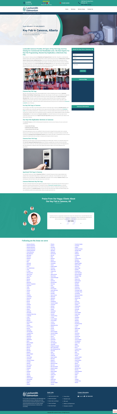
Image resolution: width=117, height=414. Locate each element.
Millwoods (29, 263)
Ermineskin (53, 381)
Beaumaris (29, 282)
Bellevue (28, 347)
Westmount (29, 336)
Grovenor (28, 306)
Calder (28, 287)
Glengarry (29, 371)
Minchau (76, 370)
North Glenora (29, 322)
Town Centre (77, 342)
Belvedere (29, 350)
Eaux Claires (29, 365)
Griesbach (29, 304)
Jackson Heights (78, 357)
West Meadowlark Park (55, 349)
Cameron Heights (54, 303)
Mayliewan (53, 252)
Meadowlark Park (54, 325)
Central (28, 260)
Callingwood (53, 301)
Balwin (28, 341)
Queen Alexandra (78, 272)
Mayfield (28, 319)
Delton (52, 279)
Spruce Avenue (54, 295)
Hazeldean (77, 317)
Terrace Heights (78, 339)
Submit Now (82, 71)
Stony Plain (29, 276)
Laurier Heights (54, 319)
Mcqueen (28, 320)
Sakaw (76, 374)
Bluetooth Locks (67, 399)
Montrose (53, 258)
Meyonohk (77, 366)
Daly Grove (77, 350)
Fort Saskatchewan (30, 268)
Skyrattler (77, 284)
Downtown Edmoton (31, 244)
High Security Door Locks (53, 396)
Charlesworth (77, 306)
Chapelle (52, 376)
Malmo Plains (77, 265)
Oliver (52, 285)
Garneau (52, 384)
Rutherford (77, 282)
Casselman (29, 358)
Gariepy (52, 309)
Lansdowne (77, 255)
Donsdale (53, 307)
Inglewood (29, 311)
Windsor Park (77, 298)
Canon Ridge (29, 357)
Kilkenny (28, 384)
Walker (76, 344)
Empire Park (53, 379)
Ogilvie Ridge (77, 268)
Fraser (28, 370)
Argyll (76, 300)
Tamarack (77, 338)
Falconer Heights (54, 382)
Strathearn (77, 335)
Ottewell (76, 330)
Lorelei (28, 317)
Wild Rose (77, 346)
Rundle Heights (54, 266)
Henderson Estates (79, 249)
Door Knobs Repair (52, 405)
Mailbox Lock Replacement (69, 403)
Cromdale (29, 362)
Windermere (77, 296)
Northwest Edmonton (31, 245)
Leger (76, 257)
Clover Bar (77, 307)
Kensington (29, 312)
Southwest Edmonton (31, 249)
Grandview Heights (79, 244)
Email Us (81, 396)
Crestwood (53, 304)
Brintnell (28, 355)
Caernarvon (29, 285)
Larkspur (76, 325)
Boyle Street (53, 276)
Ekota (76, 352)
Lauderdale (29, 315)
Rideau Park (77, 279)
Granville (52, 314)
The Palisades (29, 331)
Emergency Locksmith (68, 406)
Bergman (28, 352)
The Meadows (78, 341)
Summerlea (53, 339)
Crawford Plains (78, 349)
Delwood (28, 363)
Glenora (28, 303)
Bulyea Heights (54, 371)
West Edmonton (30, 253)
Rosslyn (28, 328)
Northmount (53, 261)
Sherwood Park (30, 272)
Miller (52, 257)
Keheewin (77, 253)
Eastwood (53, 280)
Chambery (29, 295)
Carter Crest (53, 374)
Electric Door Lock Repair (53, 401)
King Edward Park (78, 323)
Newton (52, 260)
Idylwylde (77, 320)
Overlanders (53, 263)
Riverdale (53, 292)
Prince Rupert (53, 288)
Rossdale (53, 293)
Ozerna (52, 265)
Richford (76, 277)
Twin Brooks (77, 293)
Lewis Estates (53, 320)
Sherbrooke (29, 330)
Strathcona (77, 287)
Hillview (76, 355)
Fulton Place (77, 314)
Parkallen (77, 269)
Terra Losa (53, 341)
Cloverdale (77, 309)
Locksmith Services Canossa (31, 13)
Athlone (28, 277)
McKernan (77, 266)
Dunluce (28, 300)
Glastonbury (53, 311)
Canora (28, 288)
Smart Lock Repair (52, 403)
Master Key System (52, 398)
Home (66, 9)
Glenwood (53, 312)
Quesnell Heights (54, 333)
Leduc (28, 269)
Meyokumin (77, 365)
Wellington (29, 335)
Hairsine (28, 374)
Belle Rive (29, 344)
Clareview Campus (30, 360)
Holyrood (76, 319)
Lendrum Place (78, 258)
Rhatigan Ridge (78, 276)
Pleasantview (77, 271)
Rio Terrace (53, 335)
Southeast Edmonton (31, 250)
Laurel (76, 327)
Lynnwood (53, 323)
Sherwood (53, 338)
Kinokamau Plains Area (31, 314)
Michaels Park (78, 368)
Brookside (53, 370)
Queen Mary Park (54, 290)
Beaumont (29, 265)
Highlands (29, 376)
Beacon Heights (30, 342)
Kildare (28, 382)
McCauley (53, 284)
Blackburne (53, 362)
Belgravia (53, 360)
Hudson (28, 309)
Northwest (29, 257)
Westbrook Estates (79, 295)
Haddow (76, 247)
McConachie (53, 253)
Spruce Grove (29, 274)
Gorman (28, 373)
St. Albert (28, 271)
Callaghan (53, 373)
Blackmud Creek (54, 363)
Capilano (76, 304)
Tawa (76, 377)
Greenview (77, 354)
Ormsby (52, 328)
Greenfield (77, 245)
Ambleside (53, 355)
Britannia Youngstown (31, 284)
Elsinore (28, 301)
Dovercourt (29, 298)
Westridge (53, 350)
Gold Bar (76, 315)
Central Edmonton (30, 252)
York (52, 272)
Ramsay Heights (78, 274)
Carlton (28, 293)
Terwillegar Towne (78, 292)
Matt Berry (53, 250)
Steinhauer (77, 285)
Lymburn (52, 322)
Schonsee (53, 268)
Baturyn (28, 280)
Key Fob (38, 13)
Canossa (28, 290)
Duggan (52, 377)
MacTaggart (77, 261)
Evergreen (29, 368)
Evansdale (29, 366)
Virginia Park (53, 271)
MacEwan (77, 260)
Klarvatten (53, 247)
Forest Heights (78, 312)
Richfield (77, 373)
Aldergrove (53, 298)
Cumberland (29, 296)
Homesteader (29, 379)
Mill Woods (29, 255)
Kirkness (52, 245)
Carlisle (28, 292)
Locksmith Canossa (57, 412)
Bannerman (29, 346)
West (28, 261)
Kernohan (29, 381)
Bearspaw (53, 358)
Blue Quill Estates (54, 366)
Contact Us (90, 9)
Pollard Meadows (78, 371)
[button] (33, 229)
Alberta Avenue (54, 274)
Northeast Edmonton (31, 247)
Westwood (53, 296)
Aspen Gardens (54, 357)
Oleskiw (52, 327)
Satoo (76, 376)
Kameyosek (77, 358)
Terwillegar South (78, 290)
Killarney (52, 244)
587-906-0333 (86, 4)
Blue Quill (53, 365)
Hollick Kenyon (30, 377)
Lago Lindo (53, 249)
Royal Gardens (78, 280)
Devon (28, 266)
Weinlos (76, 382)
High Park (29, 307)
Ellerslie (76, 311)
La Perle (52, 317)
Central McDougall (54, 277)
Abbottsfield (29, 339)
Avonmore (77, 301)
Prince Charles (30, 327)
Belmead (52, 300)
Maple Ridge (77, 328)
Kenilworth (77, 322)
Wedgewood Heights (55, 346)
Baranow (28, 279)
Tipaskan (77, 379)
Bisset (76, 347)
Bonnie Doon (77, 303)
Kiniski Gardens (78, 360)
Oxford (28, 323)
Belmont (28, 349)
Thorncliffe (53, 344)
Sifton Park (53, 269)
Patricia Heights (54, 331)
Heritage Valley (78, 250)
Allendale (53, 354)
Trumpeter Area (30, 333)
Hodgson (76, 252)
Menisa (76, 363)
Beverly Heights (30, 354)
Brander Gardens (54, 368)
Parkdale (52, 287)
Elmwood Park (53, 282)
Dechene (52, 306)
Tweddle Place (78, 381)
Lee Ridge (77, 362)
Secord (52, 336)
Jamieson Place (54, 315)
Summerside (77, 336)
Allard (52, 352)
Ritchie (76, 331)
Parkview (52, 330)
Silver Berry (77, 333)
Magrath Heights (78, 263)
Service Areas (81, 9)
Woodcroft (29, 338)
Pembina (28, 325)
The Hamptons (54, 342)
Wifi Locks (66, 401)
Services (73, 9)
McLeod (52, 255)
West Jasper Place (54, 347)
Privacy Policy (66, 396)
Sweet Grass (77, 288)
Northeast (29, 258)
